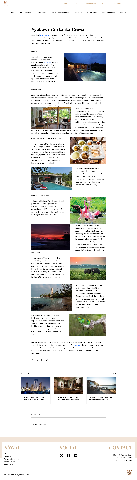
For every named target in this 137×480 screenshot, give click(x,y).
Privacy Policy (9, 462)
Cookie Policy (9, 464)
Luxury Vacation (42, 13)
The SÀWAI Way (25, 13)
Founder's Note (91, 3)
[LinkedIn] (75, 455)
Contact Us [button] (117, 3)
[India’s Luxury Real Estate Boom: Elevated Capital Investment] (35, 385)
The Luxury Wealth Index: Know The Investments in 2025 (67, 398)
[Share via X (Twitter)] (37, 360)
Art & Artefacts (91, 13)
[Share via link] (47, 360)
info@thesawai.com (125, 455)
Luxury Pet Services (108, 13)
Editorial (7, 456)
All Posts (12, 13)
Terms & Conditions (11, 459)
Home (65, 3)
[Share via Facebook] (32, 360)
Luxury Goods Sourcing (60, 13)
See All (113, 373)
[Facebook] (68, 455)
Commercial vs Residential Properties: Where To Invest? (100, 398)
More (121, 13)
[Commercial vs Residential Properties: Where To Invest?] (101, 385)
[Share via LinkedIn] (42, 360)
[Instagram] (61, 455)
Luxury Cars (77, 13)
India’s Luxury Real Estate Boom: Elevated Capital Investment (35, 398)
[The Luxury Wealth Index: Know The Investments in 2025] (68, 385)
